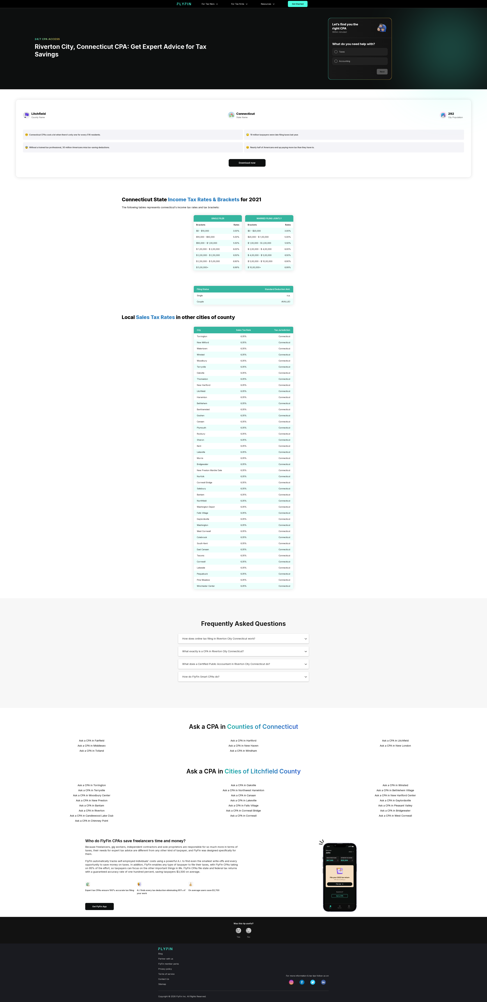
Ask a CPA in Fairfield (91, 740)
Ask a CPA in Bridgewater (395, 810)
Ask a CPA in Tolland (92, 750)
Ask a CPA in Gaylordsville (395, 800)
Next (382, 71)
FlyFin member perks (168, 964)
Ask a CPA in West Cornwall (395, 815)
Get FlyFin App (99, 906)
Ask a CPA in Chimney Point (91, 820)
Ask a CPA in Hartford (243, 740)
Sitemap (162, 984)
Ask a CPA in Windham (243, 750)
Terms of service (166, 974)
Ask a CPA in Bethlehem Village (395, 790)
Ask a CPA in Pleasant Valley (395, 805)
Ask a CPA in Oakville (243, 785)
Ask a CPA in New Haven (243, 745)
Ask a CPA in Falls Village (243, 805)
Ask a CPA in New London (395, 745)
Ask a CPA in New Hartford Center (395, 795)
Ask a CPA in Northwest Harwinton (243, 790)
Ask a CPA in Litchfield (395, 740)
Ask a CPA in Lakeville (243, 800)
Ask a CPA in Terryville (91, 790)
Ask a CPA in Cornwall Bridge (243, 810)
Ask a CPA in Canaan (243, 795)
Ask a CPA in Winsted (395, 785)
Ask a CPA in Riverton (92, 810)
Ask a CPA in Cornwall (243, 815)
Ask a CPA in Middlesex (92, 745)
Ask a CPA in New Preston (91, 800)
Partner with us (165, 958)
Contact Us (163, 979)
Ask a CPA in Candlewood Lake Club (91, 815)
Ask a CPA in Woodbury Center (91, 795)
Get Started (297, 4)
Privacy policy (165, 969)
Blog (160, 953)
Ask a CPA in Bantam (91, 805)
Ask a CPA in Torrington (92, 785)
